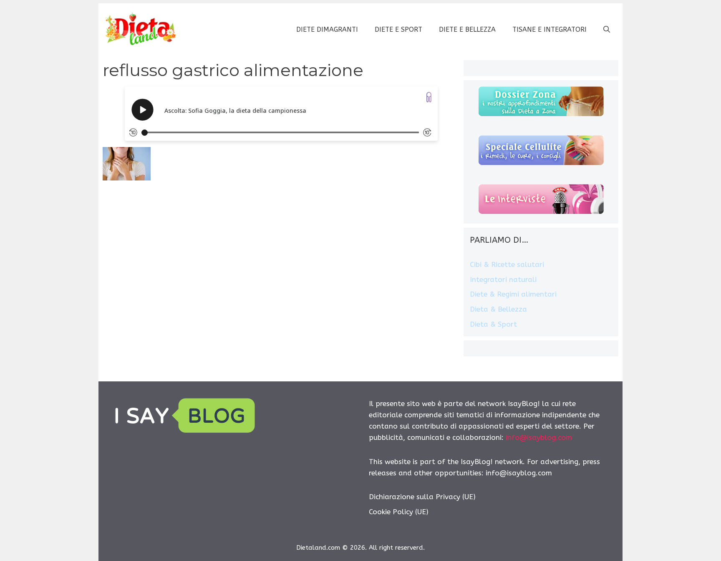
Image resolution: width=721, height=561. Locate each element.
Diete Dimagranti (327, 29)
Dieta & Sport (493, 324)
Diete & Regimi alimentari (513, 294)
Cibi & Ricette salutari (507, 264)
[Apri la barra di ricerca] (606, 29)
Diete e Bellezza (467, 29)
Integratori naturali (503, 279)
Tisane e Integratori (549, 29)
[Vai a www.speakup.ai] (428, 97)
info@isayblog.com (539, 437)
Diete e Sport (398, 29)
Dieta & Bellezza (498, 309)
